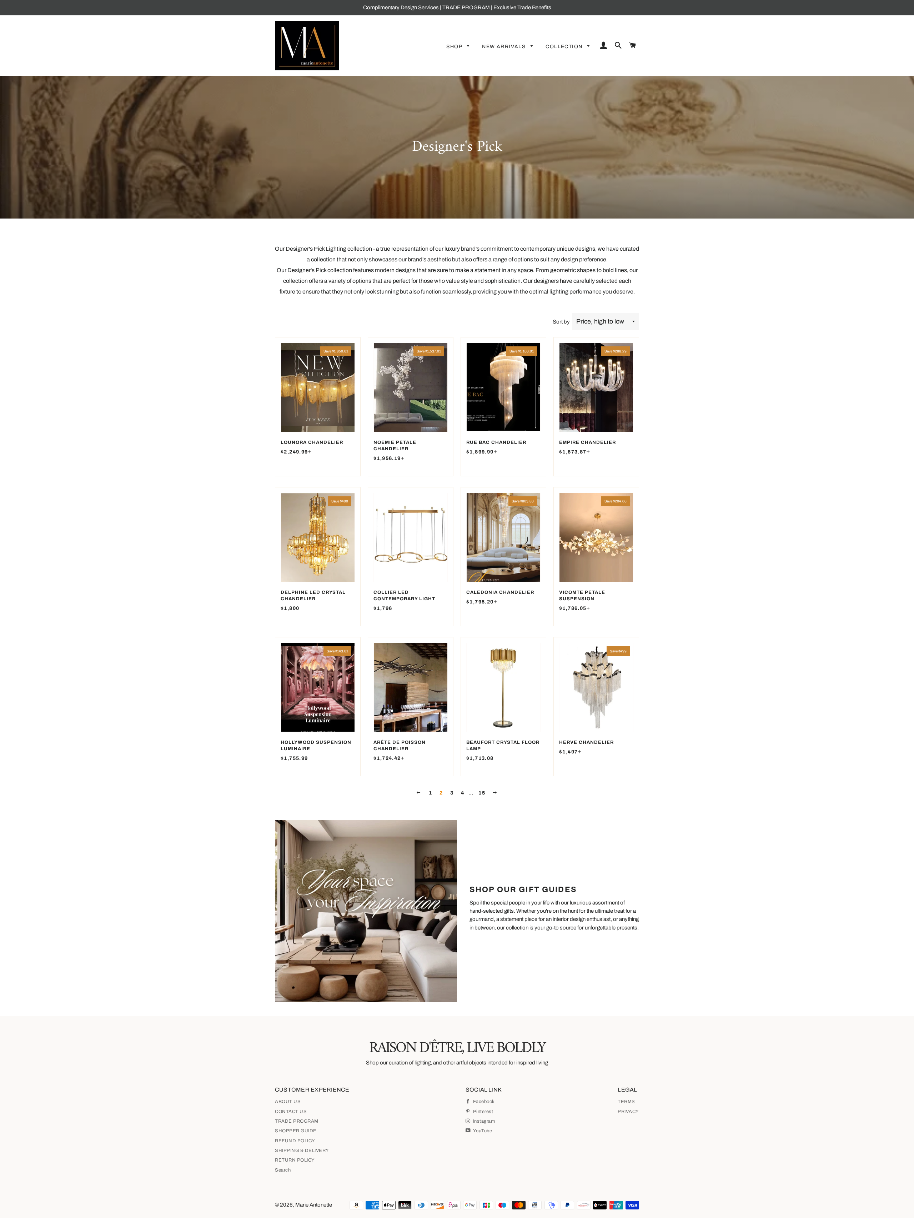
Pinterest (482, 1111)
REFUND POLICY (295, 1140)
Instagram (483, 1121)
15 (481, 793)
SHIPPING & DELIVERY (302, 1150)
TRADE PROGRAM (296, 1121)
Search (283, 1170)
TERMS (626, 1101)
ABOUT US (288, 1101)
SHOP (454, 46)
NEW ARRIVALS (504, 46)
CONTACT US (291, 1111)
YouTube (482, 1130)
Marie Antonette (313, 1205)
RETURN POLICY (295, 1160)
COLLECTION (565, 46)
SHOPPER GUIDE (296, 1130)
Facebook (483, 1101)
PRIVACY (628, 1111)
